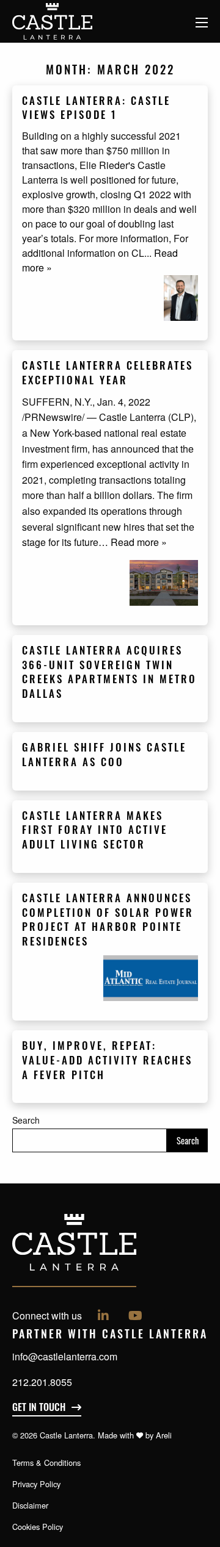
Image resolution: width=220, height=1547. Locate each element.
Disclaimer (30, 1505)
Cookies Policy (37, 1526)
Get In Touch (38, 1408)
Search (26, 1120)
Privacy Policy (36, 1484)
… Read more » (132, 542)
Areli (164, 1435)
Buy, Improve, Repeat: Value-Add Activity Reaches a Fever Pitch (107, 1062)
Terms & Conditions (46, 1462)
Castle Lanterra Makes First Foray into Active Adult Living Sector (94, 832)
